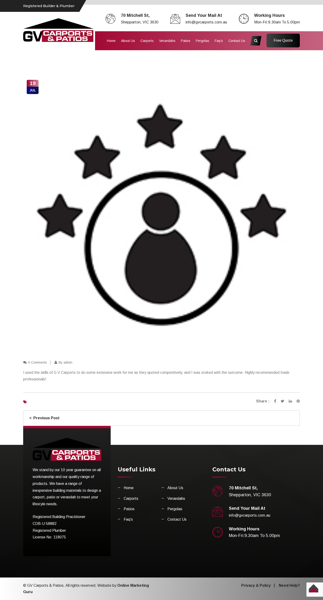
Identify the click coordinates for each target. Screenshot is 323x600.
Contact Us (236, 41)
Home (111, 41)
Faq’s (219, 41)
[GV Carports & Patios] (58, 30)
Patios (185, 41)
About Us (128, 41)
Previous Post (45, 418)
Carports (147, 41)
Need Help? (289, 585)
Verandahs (167, 41)
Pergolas (202, 41)
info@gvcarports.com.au (206, 22)
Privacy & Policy (256, 585)
